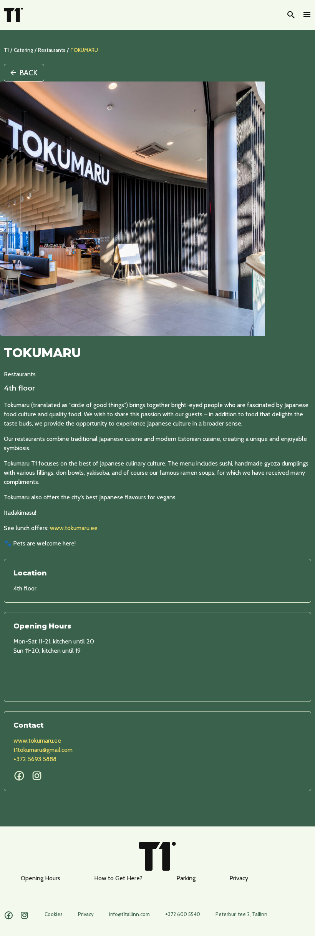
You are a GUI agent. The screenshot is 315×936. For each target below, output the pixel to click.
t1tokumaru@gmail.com (43, 749)
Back (28, 72)
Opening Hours (40, 878)
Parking (186, 878)
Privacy (238, 878)
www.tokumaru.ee (74, 528)
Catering (23, 50)
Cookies (54, 914)
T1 (6, 50)
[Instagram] (24, 916)
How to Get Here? (118, 878)
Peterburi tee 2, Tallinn (241, 914)
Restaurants (51, 50)
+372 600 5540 (182, 914)
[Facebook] (8, 916)
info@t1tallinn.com (129, 914)
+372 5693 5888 (34, 759)
